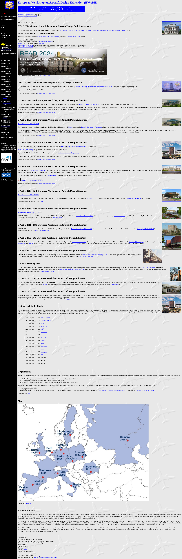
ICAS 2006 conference (148, 268)
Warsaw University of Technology (70, 30)
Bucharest (44, 326)
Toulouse (44, 346)
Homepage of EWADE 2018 (46, 159)
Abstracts (20, 43)
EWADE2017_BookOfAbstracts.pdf (32, 180)
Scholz (25, 549)
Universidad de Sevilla (79, 242)
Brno (42, 323)
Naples (43, 335)
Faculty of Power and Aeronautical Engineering (95, 30)
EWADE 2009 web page (136, 242)
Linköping (44, 332)
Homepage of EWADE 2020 (46, 135)
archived (57, 37)
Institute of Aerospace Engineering (68, 153)
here (68, 299)
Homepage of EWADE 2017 (46, 183)
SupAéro (45, 284)
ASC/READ (28, 503)
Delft (42, 329)
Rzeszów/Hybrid (46, 317)
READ (70, 127)
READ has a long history (25, 150)
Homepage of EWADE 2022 (46, 112)
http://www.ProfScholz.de (49, 557)
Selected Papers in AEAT (25, 45)
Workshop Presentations (42, 230)
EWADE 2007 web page (85, 256)
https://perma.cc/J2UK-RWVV (145, 390)
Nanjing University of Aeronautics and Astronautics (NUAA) (94, 86)
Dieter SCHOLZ (52, 175)
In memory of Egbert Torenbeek (27, 16)
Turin (42, 354)
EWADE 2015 (44, 201)
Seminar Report (42, 41)
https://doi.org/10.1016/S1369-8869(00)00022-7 (113, 390)
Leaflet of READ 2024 (73, 37)
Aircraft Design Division (117, 30)
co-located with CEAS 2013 (84, 216)
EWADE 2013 (57, 217)
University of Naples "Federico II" (81, 229)
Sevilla (43, 337)
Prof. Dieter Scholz (119, 216)
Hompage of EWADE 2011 (145, 229)
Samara (43, 340)
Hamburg (43, 343)
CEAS (77, 243)
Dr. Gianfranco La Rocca (133, 198)
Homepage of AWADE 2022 (46, 93)
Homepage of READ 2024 (45, 37)
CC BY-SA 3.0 (43, 75)
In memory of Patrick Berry (26, 14)
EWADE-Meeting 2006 (46, 271)
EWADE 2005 (115, 284)
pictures (31, 243)
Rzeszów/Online (46, 320)
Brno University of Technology (76, 146)
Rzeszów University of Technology (88, 104)
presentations (22, 243)
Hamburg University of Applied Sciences (71, 269)
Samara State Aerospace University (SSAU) (95, 255)
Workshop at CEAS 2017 (38, 170)
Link (48, 75)
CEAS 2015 (89, 198)
